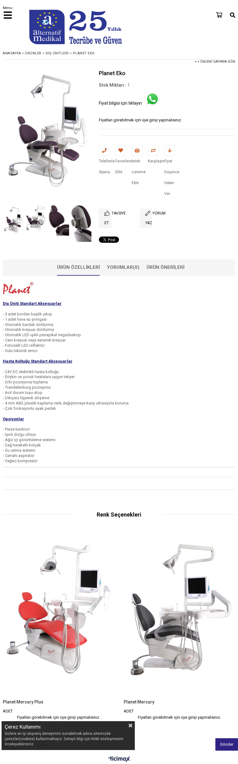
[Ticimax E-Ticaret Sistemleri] (119, 759)
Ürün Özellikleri (78, 267)
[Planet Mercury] (179, 615)
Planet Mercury (139, 701)
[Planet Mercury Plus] (58, 615)
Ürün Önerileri (165, 267)
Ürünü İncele (86, 625)
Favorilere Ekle (58, 625)
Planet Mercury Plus (23, 701)
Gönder (226, 744)
